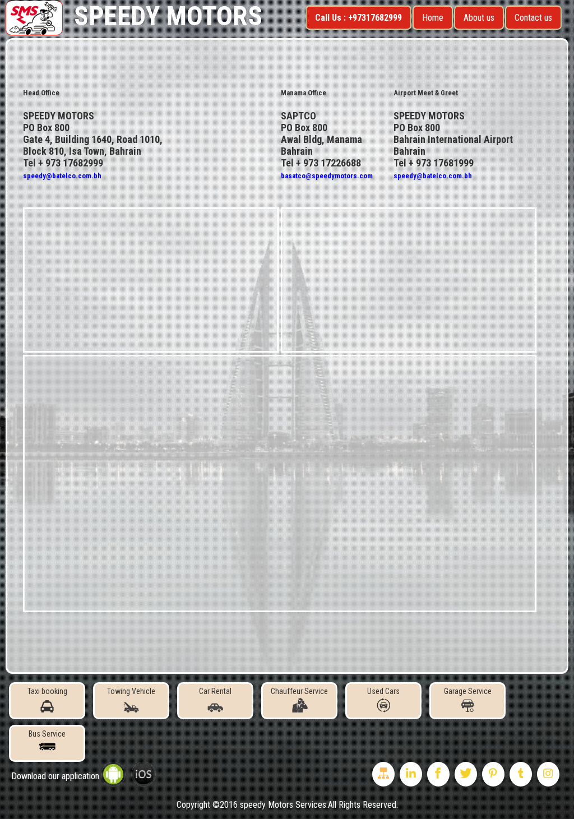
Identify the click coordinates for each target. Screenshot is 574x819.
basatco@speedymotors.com (327, 176)
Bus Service (47, 733)
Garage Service (468, 691)
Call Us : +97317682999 (358, 17)
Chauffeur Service (299, 691)
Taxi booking (47, 691)
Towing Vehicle (131, 691)
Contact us (533, 17)
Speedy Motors (168, 16)
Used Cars (383, 691)
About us (479, 17)
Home (432, 17)
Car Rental (215, 691)
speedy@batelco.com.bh (62, 176)
